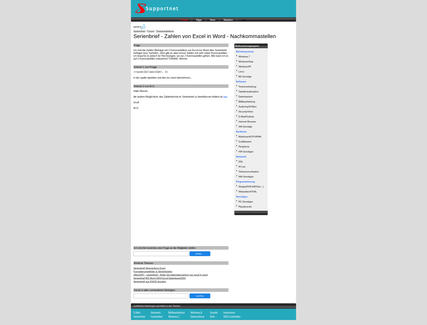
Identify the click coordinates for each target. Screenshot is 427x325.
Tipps (199, 20)
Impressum (229, 312)
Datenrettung (197, 316)
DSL (241, 161)
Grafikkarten (245, 141)
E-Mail (136, 312)
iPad (212, 316)
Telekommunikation (249, 171)
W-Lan (242, 166)
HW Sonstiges (246, 151)
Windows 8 (196, 312)
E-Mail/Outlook (246, 116)
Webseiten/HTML (248, 191)
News (212, 20)
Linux (241, 71)
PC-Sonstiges (246, 201)
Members (228, 20)
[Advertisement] (161, 138)
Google (214, 312)
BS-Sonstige (245, 76)
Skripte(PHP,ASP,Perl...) (251, 186)
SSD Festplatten (232, 316)
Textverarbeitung (165, 31)
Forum (184, 20)
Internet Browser (247, 121)
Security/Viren (246, 111)
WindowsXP (245, 66)
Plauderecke (245, 206)
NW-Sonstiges (246, 176)
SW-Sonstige (245, 126)
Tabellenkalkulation (249, 91)
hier (225, 96)
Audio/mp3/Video (248, 106)
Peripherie (244, 146)
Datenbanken (246, 96)
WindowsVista (246, 61)
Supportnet (139, 31)
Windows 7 (244, 56)
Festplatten (157, 316)
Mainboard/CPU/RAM (250, 136)
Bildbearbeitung (247, 101)
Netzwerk (156, 312)
